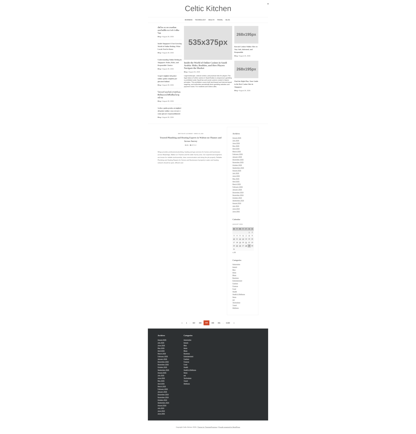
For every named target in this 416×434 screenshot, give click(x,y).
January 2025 (237, 189)
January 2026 (237, 157)
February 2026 (237, 154)
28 (246, 246)
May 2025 (235, 179)
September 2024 (238, 200)
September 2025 (238, 168)
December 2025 (238, 159)
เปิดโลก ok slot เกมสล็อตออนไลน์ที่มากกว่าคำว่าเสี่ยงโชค (168, 30)
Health (211, 20)
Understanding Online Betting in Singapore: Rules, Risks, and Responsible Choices (170, 62)
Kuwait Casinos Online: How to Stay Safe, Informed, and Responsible (246, 49)
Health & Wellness (238, 294)
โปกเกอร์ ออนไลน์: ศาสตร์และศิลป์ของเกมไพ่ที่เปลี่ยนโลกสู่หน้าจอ (169, 95)
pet (233, 300)
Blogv (234, 275)
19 (240, 242)
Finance (235, 286)
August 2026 (236, 138)
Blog (228, 20)
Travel (220, 20)
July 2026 (235, 140)
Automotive (236, 264)
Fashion (235, 283)
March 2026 (236, 151)
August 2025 (236, 170)
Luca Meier (189, 133)
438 (200, 323)
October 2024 (237, 198)
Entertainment (237, 281)
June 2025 (236, 176)
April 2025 (235, 181)
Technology (200, 20)
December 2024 (238, 192)
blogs (234, 272)
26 (240, 246)
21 (246, 242)
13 (243, 239)
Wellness (235, 308)
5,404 (228, 323)
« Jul (234, 252)
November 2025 (238, 162)
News (234, 297)
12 (240, 239)
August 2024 (236, 203)
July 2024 (235, 206)
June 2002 (236, 211)
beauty (234, 267)
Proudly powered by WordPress (229, 427)
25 (237, 246)
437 (194, 323)
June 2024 (236, 209)
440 (212, 323)
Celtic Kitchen (208, 8)
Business (188, 20)
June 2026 (236, 143)
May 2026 (235, 146)
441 (219, 323)
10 (234, 239)
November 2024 (238, 195)
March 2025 (236, 184)
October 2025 (237, 165)
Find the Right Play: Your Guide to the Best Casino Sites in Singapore (246, 84)
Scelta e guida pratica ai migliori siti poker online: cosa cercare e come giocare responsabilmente (169, 111)
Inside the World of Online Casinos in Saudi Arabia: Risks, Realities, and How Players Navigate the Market (205, 65)
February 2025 (237, 187)
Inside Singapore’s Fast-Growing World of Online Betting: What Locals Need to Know (170, 46)
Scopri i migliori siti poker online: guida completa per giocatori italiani (167, 78)
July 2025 (235, 173)
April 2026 (235, 149)
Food (234, 289)
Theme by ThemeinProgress (207, 427)
